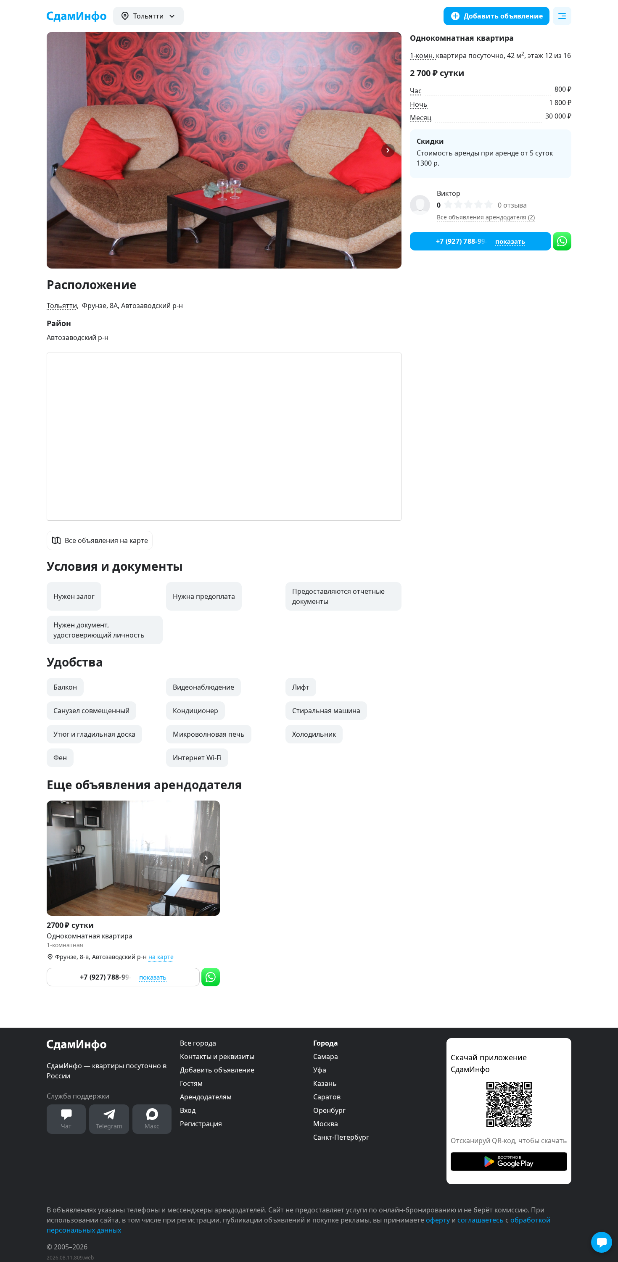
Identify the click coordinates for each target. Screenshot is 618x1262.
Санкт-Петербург (341, 1137)
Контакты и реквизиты (217, 1056)
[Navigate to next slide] (391, 150)
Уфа (319, 1070)
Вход (187, 1110)
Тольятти (62, 305)
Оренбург (329, 1110)
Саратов (327, 1096)
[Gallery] (224, 150)
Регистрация (201, 1123)
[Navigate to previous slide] (57, 150)
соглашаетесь (480, 1220)
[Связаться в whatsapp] (210, 977)
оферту (438, 1220)
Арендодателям (206, 1096)
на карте (161, 957)
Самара (325, 1056)
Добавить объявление (217, 1070)
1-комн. (423, 55)
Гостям (191, 1083)
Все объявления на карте (106, 540)
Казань (325, 1083)
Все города (198, 1043)
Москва (325, 1123)
